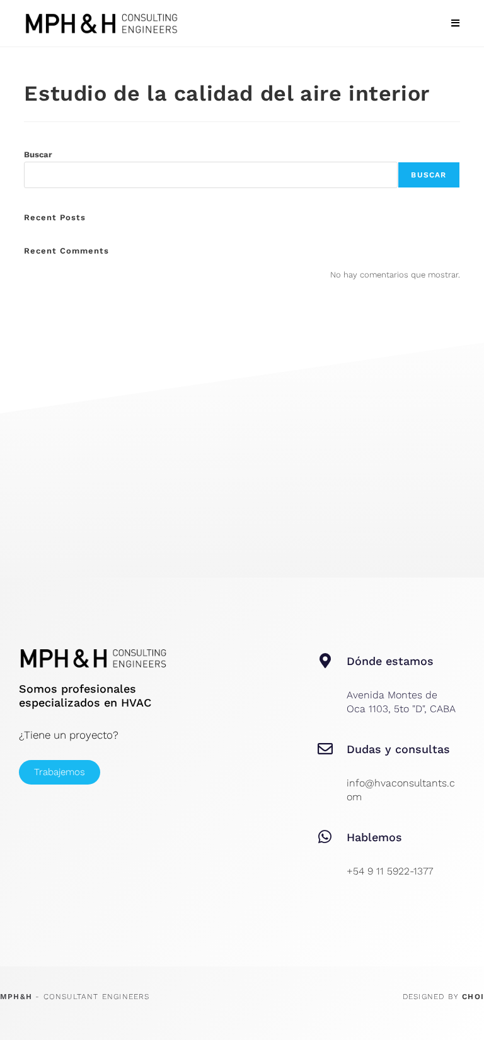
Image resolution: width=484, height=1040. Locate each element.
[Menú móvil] (455, 23)
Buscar (38, 154)
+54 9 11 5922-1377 (390, 871)
